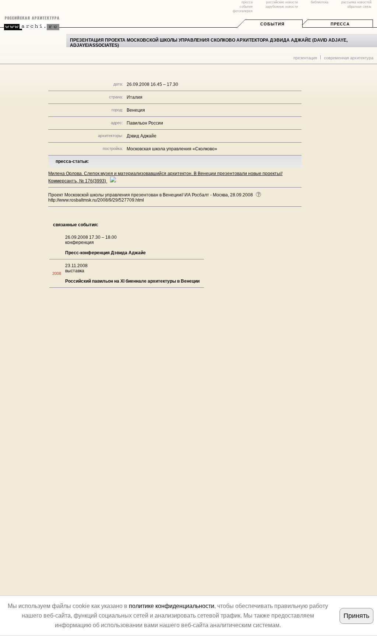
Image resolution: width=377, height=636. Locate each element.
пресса (247, 2)
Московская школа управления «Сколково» (172, 148)
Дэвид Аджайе (141, 136)
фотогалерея (243, 11)
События (272, 24)
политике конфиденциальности (171, 606)
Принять (356, 615)
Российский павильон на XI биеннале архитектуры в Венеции (132, 281)
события (246, 6)
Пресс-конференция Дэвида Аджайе (105, 252)
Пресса (340, 24)
